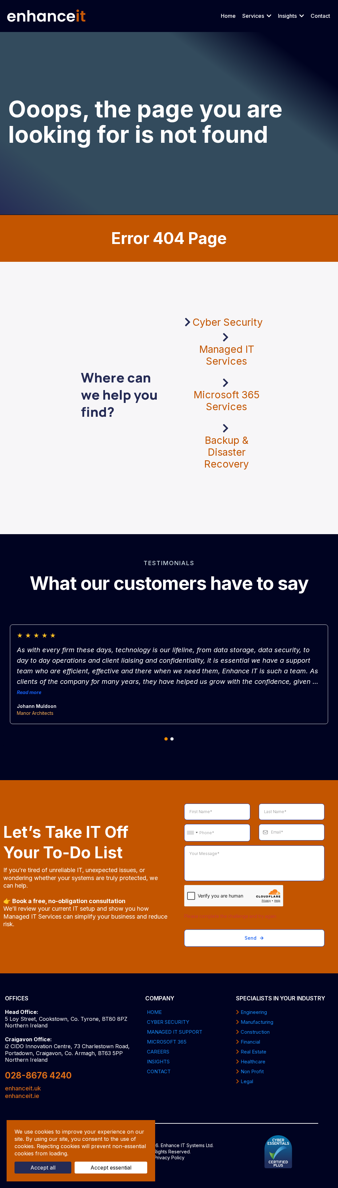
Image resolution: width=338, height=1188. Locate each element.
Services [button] (253, 16)
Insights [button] (288, 16)
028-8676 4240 (38, 1075)
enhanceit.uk (23, 1088)
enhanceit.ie (22, 1095)
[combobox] (192, 832)
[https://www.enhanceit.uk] (46, 16)
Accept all (42, 1167)
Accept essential (110, 1167)
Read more (29, 692)
